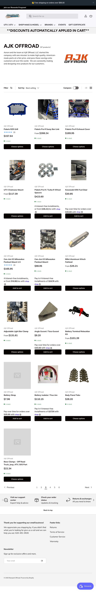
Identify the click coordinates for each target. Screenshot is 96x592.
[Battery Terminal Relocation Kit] (78, 311)
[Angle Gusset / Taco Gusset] (48, 311)
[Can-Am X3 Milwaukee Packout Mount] (48, 239)
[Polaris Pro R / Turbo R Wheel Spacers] (48, 170)
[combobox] (52, 16)
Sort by (21, 88)
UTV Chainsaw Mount (13, 190)
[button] (90, 16)
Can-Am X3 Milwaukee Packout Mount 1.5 (14, 260)
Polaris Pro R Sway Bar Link (47, 129)
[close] (93, 2)
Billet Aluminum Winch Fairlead (75, 260)
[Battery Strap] (17, 375)
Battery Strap (10, 395)
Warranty (54, 541)
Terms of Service (57, 532)
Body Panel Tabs (72, 395)
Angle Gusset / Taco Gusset (47, 331)
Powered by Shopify (27, 578)
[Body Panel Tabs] (78, 375)
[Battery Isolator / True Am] (48, 375)
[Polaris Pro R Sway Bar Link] (48, 109)
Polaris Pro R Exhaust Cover (77, 129)
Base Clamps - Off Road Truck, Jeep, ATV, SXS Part (15, 463)
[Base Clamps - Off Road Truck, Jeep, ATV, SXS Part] (17, 442)
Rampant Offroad (14, 578)
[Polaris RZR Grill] (17, 109)
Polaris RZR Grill (11, 129)
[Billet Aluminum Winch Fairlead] (78, 239)
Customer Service (57, 536)
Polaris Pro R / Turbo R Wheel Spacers (48, 191)
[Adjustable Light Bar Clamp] (17, 311)
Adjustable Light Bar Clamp (16, 331)
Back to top (48, 510)
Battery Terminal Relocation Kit (77, 332)
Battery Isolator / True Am (46, 395)
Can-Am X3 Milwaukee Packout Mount (45, 260)
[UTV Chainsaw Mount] (17, 170)
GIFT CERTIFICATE (77, 25)
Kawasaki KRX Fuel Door (76, 190)
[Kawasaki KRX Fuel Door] (78, 170)
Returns (53, 527)
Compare (67, 88)
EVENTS (62, 25)
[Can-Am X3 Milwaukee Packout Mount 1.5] (17, 239)
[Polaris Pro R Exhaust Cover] (78, 109)
